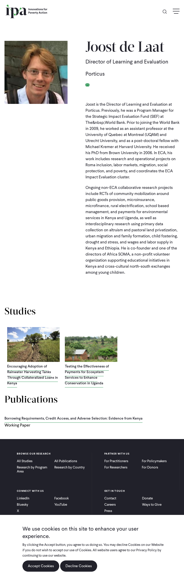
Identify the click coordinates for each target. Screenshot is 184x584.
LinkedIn (23, 498)
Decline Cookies (79, 566)
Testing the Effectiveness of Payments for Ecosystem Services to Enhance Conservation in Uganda (87, 374)
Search (166, 11)
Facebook (61, 498)
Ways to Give (152, 505)
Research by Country (69, 467)
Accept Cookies (41, 566)
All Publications (65, 461)
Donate (147, 498)
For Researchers (115, 467)
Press (108, 511)
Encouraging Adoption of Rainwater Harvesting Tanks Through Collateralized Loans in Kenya (32, 374)
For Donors (150, 467)
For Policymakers (154, 461)
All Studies (25, 461)
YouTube (60, 505)
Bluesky (22, 505)
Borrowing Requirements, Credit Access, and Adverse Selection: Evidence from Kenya (73, 418)
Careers (110, 505)
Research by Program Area (32, 469)
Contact (110, 498)
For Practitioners (116, 461)
